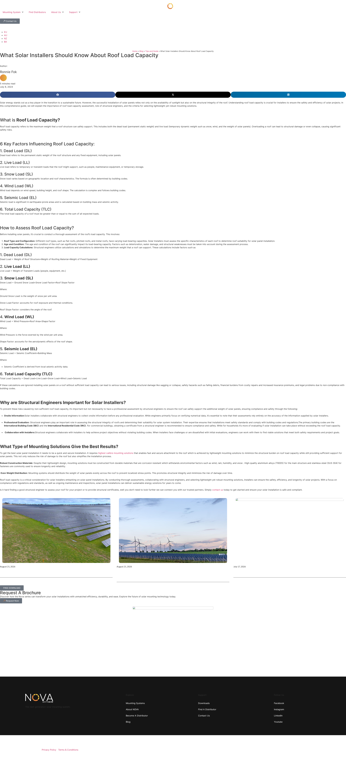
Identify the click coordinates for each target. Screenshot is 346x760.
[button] (57, 95)
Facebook (279, 703)
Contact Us (204, 715)
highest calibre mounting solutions (115, 453)
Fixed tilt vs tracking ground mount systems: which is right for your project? (286, 572)
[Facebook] (305, 749)
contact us (217, 489)
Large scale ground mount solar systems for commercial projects (45, 572)
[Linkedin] (326, 749)
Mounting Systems (135, 703)
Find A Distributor (207, 709)
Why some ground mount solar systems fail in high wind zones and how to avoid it (172, 574)
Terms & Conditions (68, 749)
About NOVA (132, 709)
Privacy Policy (49, 749)
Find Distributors (37, 12)
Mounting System (12, 12)
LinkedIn (278, 715)
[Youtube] (312, 749)
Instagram (279, 709)
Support (73, 12)
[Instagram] (319, 749)
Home (134, 51)
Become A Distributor (137, 715)
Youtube (278, 721)
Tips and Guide (151, 51)
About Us (56, 12)
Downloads (204, 703)
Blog (141, 51)
